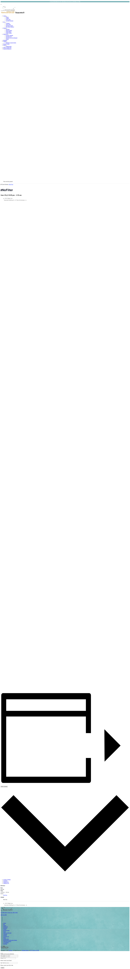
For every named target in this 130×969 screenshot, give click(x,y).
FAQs (4, 45)
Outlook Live (6, 883)
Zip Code (3, 962)
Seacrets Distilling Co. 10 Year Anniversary (15, 200)
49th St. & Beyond (7, 47)
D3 (31, 950)
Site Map (5, 943)
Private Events (6, 44)
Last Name (3, 956)
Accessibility (6, 942)
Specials (7, 29)
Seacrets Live (9, 36)
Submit (2, 967)
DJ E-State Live (8, 198)
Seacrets (10, 950)
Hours (7, 17)
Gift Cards (8, 19)
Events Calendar (9, 35)
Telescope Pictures (7, 941)
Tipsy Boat (8, 24)
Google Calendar (7, 879)
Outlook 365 (6, 882)
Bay (4, 22)
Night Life (5, 34)
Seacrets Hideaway (7, 48)
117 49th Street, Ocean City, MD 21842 (9, 912)
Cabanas (8, 23)
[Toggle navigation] (1, 4)
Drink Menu (8, 31)
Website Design (25, 950)
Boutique (5, 40)
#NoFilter (5, 895)
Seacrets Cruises (9, 25)
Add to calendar (4, 786)
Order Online (9, 33)
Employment (8, 46)
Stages (7, 39)
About (4, 15)
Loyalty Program (9, 20)
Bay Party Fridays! (10, 26)
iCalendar (5, 880)
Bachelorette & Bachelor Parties (10, 940)
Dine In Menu (9, 30)
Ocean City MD (35, 950)
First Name (3, 955)
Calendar (5, 934)
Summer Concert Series (11, 42)
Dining (4, 28)
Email (2, 958)
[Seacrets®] (8, 12)
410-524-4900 (4, 914)
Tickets (4, 41)
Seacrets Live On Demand (11, 37)
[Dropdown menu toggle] (5, 22)
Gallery (7, 18)
